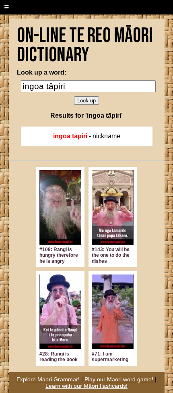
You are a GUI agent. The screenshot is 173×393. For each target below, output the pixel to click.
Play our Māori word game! (118, 379)
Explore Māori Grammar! (48, 379)
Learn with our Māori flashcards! (86, 386)
